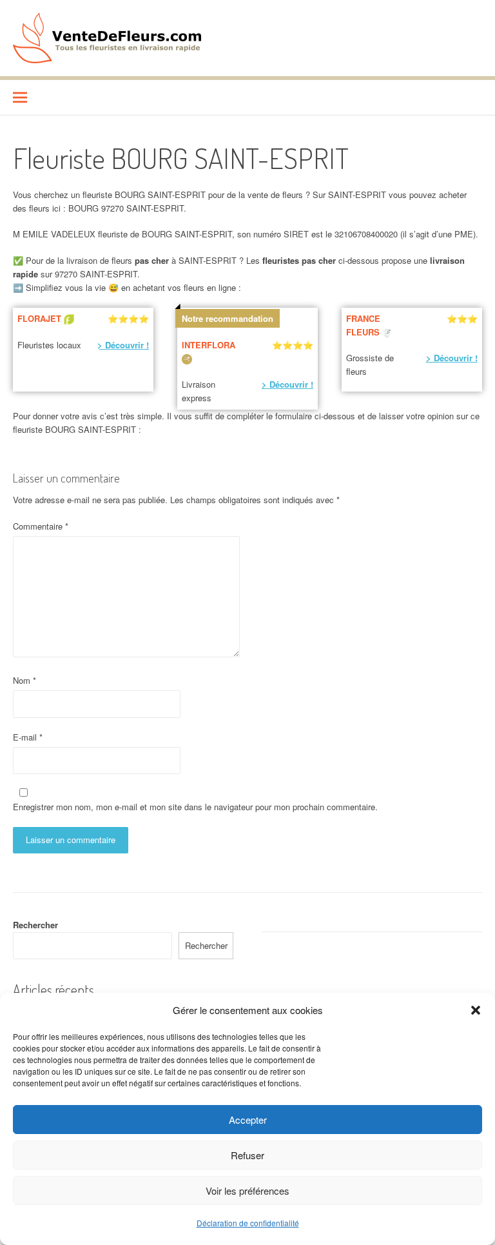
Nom (24, 680)
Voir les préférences (247, 1190)
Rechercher (35, 925)
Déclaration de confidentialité (248, 1222)
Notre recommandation (227, 318)
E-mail (28, 737)
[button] (475, 1010)
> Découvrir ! (123, 345)
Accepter (248, 1119)
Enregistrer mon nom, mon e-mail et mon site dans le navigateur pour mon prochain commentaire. (195, 807)
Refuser (247, 1155)
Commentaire (40, 526)
